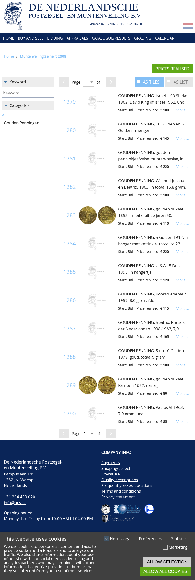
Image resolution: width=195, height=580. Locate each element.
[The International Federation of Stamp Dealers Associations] (129, 507)
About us (11, 47)
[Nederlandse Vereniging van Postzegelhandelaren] (107, 507)
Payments (110, 462)
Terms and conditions (121, 491)
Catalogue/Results (111, 38)
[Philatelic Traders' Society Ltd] (119, 516)
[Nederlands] (188, 27)
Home (8, 38)
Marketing (178, 547)
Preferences (150, 538)
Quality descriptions (119, 479)
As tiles (151, 82)
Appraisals (77, 38)
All (4, 115)
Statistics (179, 538)
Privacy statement (118, 497)
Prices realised (172, 68)
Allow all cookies (165, 571)
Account (54, 47)
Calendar (164, 38)
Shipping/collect (115, 468)
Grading (142, 38)
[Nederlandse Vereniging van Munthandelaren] (151, 507)
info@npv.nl (15, 502)
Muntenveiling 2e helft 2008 (43, 56)
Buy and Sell (30, 38)
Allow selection (167, 562)
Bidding (55, 38)
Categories (19, 105)
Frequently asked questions (126, 485)
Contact (32, 47)
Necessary (119, 538)
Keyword (18, 82)
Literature (110, 474)
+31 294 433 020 (19, 497)
